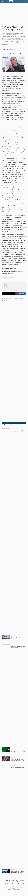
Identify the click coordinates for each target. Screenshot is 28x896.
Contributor (6, 48)
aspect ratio (9, 298)
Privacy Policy (12, 881)
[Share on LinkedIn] (10, 53)
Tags (7, 881)
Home (3, 21)
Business (9, 21)
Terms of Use (7, 883)
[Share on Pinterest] (17, 53)
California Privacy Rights (20, 881)
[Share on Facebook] (7, 53)
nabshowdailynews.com (8, 277)
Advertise (3, 881)
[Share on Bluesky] (14, 53)
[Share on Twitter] (3, 53)
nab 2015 (16, 298)
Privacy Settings (20, 883)
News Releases (14, 748)
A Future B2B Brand (15, 880)
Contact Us (22, 880)
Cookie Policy (13, 883)
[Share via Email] (20, 53)
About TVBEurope (6, 880)
